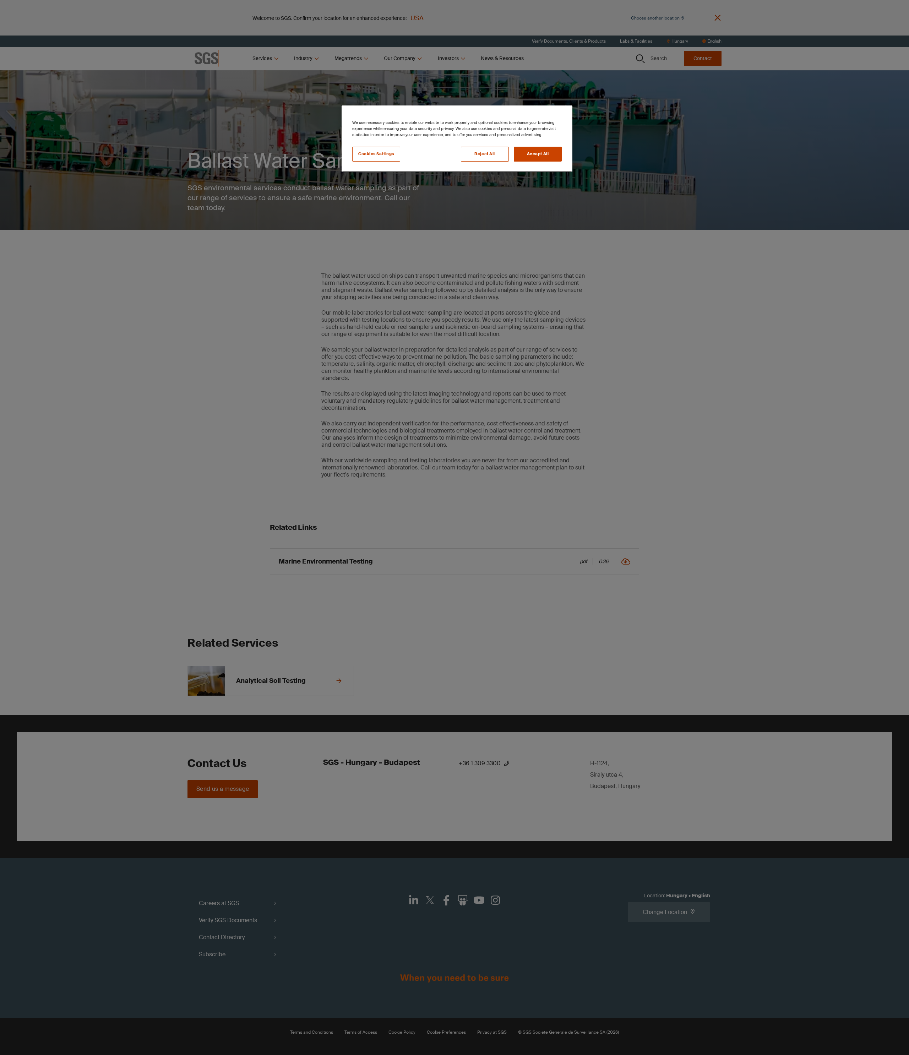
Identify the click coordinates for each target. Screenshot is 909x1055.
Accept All (538, 154)
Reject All (484, 154)
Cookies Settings (376, 154)
